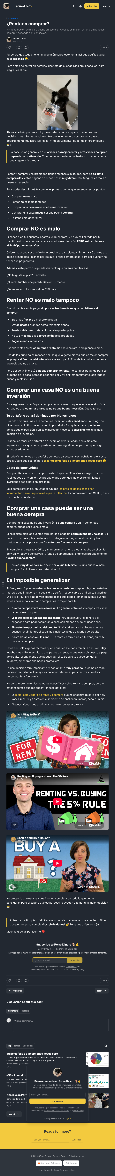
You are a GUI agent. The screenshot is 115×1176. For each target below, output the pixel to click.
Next (99, 990)
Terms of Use (71, 1107)
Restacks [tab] (25, 1011)
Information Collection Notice (56, 1110)
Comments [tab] (13, 1011)
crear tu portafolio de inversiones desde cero (73, 460)
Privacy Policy (78, 1110)
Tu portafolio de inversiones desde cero (32, 1053)
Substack (43, 1170)
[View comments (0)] (19, 47)
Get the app (71, 1163)
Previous (17, 990)
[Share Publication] (80, 6)
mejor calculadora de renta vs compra (39, 694)
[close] (84, 1069)
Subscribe (92, 6)
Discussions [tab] (28, 1046)
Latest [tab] (17, 1046)
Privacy (56, 1156)
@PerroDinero (19, 38)
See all (12, 1114)
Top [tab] (9, 1046)
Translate (12, 18)
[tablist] (18, 1011)
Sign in (106, 6)
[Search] (74, 6)
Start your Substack (50, 1163)
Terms (64, 1156)
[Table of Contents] (3, 588)
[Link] (2, 228)
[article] (57, 1060)
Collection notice (76, 1156)
